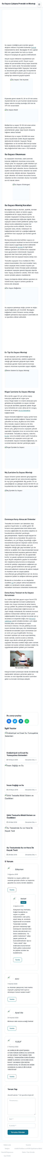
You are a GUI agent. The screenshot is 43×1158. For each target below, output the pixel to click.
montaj (20, 247)
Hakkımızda (7, 1145)
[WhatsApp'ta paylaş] (27, 721)
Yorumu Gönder (18, 1132)
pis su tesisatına (24, 410)
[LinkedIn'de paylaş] (21, 721)
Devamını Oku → (30, 760)
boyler (7, 436)
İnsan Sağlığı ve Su (15, 785)
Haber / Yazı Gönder (28, 1152)
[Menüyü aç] (39, 4)
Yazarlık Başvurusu (7, 1152)
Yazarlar (28, 1145)
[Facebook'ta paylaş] (9, 721)
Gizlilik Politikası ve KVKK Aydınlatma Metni (28, 1148)
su (12, 583)
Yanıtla (12, 890)
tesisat (33, 47)
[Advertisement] (21, 30)
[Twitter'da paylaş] (15, 721)
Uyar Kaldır (7, 1156)
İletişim (7, 1148)
